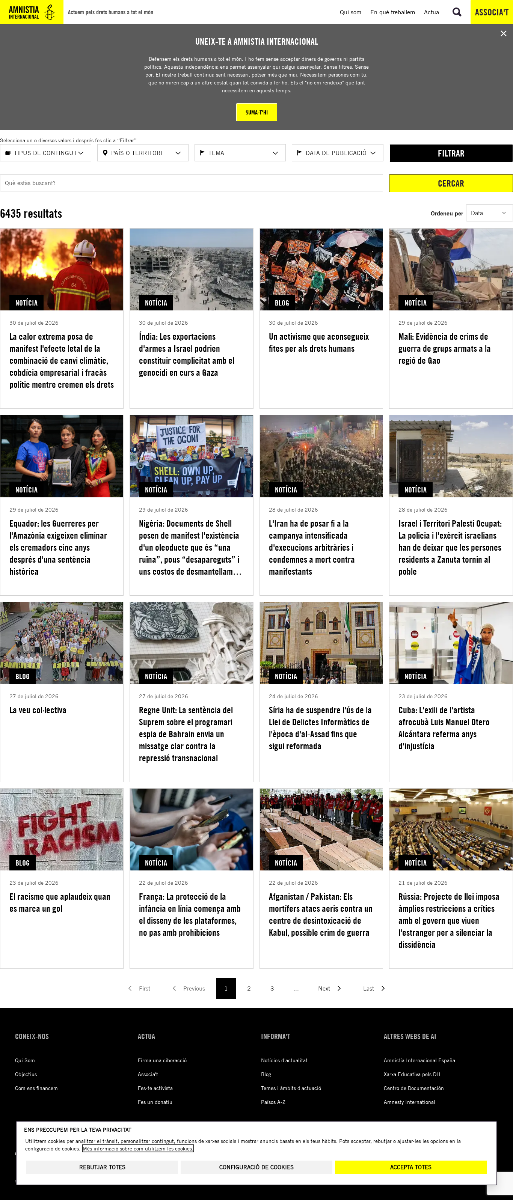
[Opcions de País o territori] (178, 153)
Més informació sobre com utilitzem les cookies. (138, 1148)
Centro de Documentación (414, 1088)
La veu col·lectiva (37, 709)
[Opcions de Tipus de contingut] (80, 153)
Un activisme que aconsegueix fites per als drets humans (319, 342)
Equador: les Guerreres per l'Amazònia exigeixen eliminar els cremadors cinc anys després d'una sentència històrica (58, 547)
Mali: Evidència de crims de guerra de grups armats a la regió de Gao (444, 348)
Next (324, 988)
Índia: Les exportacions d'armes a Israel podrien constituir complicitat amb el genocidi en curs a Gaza (186, 354)
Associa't (491, 12)
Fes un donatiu (155, 1102)
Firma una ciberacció (162, 1060)
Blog (266, 1074)
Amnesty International (409, 1102)
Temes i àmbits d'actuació (291, 1088)
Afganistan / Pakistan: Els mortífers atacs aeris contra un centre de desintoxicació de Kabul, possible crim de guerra (321, 914)
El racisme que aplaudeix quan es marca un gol (59, 902)
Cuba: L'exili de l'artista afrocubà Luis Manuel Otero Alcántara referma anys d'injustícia (444, 727)
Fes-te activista (155, 1088)
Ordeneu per (447, 213)
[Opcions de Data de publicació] (372, 153)
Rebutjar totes (102, 1167)
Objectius (26, 1074)
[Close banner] (504, 33)
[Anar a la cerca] (457, 12)
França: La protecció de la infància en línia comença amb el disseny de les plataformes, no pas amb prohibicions (190, 914)
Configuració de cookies (256, 1167)
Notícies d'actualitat (284, 1060)
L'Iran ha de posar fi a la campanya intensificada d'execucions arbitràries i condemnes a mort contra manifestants (312, 547)
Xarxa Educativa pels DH (412, 1074)
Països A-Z (273, 1102)
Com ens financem (36, 1088)
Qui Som (25, 1060)
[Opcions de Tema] (275, 153)
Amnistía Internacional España (419, 1060)
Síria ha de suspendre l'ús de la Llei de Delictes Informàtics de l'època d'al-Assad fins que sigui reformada (320, 727)
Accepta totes (411, 1167)
